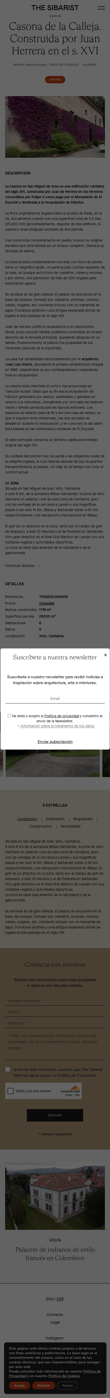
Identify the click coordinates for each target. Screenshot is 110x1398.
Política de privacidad (62, 716)
